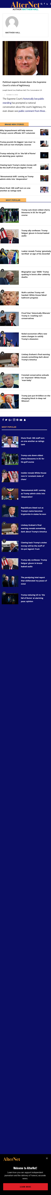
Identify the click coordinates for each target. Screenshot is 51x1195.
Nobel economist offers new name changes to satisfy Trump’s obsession (34, 336)
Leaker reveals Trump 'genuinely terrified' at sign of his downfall (36, 252)
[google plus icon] (10, 420)
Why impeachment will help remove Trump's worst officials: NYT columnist (17, 131)
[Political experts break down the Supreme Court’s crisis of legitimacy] (25, 58)
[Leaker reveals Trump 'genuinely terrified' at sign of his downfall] (9, 257)
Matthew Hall (21, 90)
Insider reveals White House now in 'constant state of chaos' (33, 476)
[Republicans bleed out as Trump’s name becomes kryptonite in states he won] (10, 511)
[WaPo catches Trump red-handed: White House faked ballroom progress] (9, 298)
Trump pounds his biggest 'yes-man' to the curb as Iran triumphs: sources (17, 143)
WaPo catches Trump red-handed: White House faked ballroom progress (34, 295)
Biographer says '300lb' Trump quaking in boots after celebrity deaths (35, 274)
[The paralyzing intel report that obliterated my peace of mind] (10, 581)
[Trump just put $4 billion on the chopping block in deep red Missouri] (9, 401)
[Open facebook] (44, 4)
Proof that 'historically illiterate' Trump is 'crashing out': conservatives (35, 316)
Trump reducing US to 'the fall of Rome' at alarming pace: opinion (18, 154)
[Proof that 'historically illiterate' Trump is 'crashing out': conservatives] (9, 319)
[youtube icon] (21, 420)
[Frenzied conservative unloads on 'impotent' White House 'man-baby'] (9, 381)
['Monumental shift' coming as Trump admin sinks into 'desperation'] (44, 178)
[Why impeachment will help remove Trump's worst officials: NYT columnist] (44, 132)
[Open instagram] (14, 420)
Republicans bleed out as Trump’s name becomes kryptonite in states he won (33, 510)
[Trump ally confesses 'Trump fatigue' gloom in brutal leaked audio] (9, 236)
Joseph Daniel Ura (9, 90)
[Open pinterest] (17, 420)
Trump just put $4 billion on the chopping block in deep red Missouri (35, 398)
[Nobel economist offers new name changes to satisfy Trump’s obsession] (9, 339)
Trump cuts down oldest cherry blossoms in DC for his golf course (35, 212)
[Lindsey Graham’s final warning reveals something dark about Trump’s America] (9, 360)
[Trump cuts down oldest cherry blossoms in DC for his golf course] (9, 216)
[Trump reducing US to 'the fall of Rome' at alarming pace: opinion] (44, 155)
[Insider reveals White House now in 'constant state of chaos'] (10, 476)
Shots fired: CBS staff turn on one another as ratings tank (15, 189)
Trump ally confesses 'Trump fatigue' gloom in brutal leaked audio (35, 233)
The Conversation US (34, 90)
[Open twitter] (44, 10)
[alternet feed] (46, 7)
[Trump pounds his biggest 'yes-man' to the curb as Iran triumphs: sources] (44, 144)
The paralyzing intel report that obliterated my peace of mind (34, 580)
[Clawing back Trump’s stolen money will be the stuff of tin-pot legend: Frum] (44, 167)
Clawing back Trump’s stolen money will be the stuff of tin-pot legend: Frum (18, 166)
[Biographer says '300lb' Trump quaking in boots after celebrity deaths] (9, 278)
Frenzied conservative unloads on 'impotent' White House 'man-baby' (35, 378)
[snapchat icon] (25, 420)
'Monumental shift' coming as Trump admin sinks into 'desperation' (16, 177)
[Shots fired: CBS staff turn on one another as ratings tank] (44, 190)
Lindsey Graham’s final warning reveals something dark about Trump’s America (35, 357)
